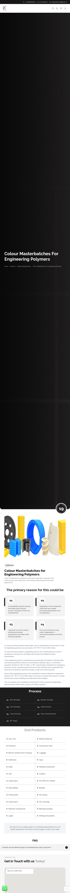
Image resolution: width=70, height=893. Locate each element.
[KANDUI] (4, 8)
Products (12, 266)
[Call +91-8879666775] (57, 8)
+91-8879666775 (30, 2)
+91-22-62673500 (42, 2)
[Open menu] (65, 8)
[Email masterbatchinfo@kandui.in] (61, 8)
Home (6, 266)
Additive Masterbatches (24, 266)
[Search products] (53, 8)
